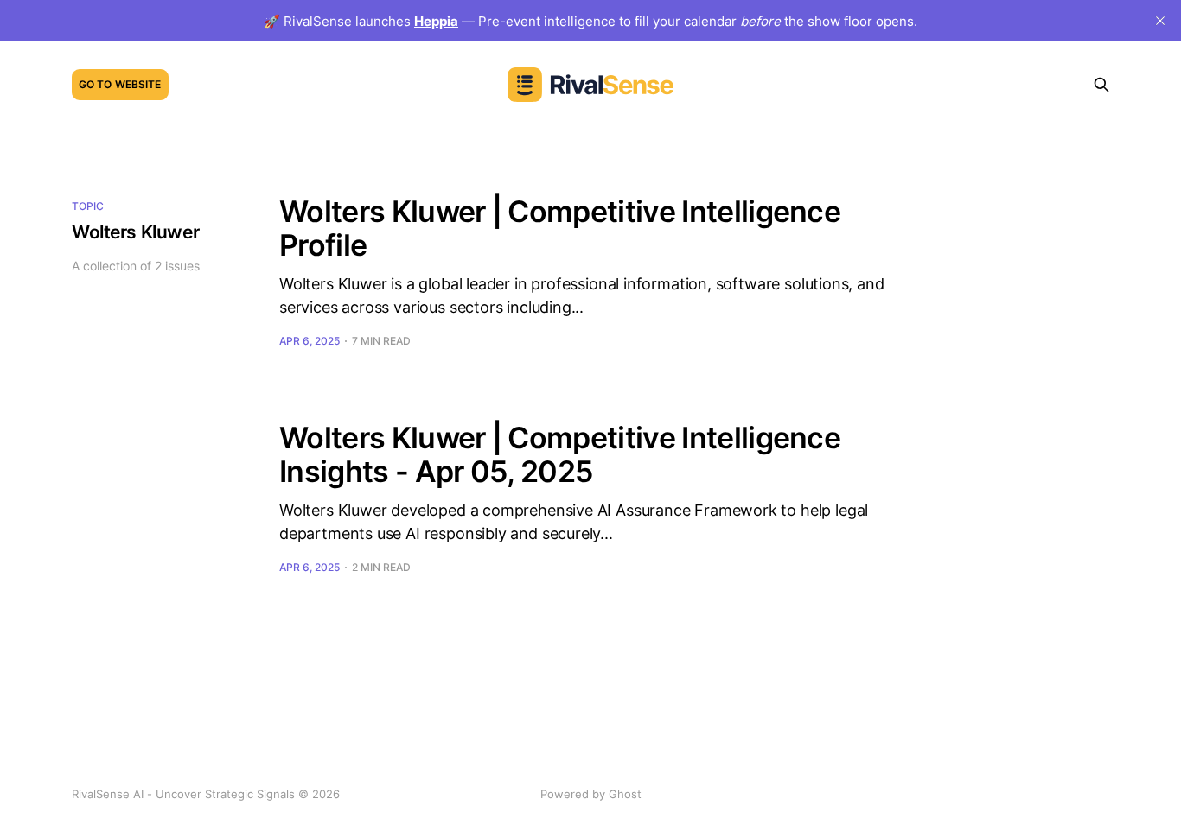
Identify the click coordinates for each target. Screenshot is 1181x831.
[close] (1160, 21)
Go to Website (120, 84)
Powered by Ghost (591, 794)
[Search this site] (1101, 85)
